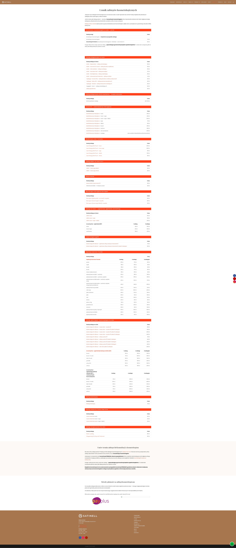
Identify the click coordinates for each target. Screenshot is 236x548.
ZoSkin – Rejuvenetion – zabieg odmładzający (96, 64)
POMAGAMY (172, 2)
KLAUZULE (136, 532)
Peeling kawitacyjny (90, 403)
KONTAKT (230, 2)
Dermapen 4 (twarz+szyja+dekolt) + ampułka (96, 203)
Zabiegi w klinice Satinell (90, 23)
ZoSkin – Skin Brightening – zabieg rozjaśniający (97, 74)
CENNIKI (136, 522)
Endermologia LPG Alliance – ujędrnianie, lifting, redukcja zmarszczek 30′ (102, 243)
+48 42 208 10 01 (83, 525)
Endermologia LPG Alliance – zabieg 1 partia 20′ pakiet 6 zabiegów (101, 339)
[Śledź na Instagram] (83, 537)
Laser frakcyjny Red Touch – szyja (93, 150)
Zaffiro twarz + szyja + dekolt (92, 220)
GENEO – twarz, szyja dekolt (92, 168)
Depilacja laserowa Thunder (93, 259)
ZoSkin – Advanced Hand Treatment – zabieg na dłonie (98, 76)
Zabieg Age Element (91, 88)
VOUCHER (136, 527)
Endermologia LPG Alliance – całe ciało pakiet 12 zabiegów (99, 346)
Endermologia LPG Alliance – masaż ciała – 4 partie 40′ (98, 327)
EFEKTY (209, 2)
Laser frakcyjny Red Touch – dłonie (94, 155)
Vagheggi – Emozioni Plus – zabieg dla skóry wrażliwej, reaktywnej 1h (101, 78)
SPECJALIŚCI (204, 2)
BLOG (225, 2)
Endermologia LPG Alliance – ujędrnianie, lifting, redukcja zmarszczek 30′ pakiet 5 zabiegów (106, 246)
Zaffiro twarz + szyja (90, 218)
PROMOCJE (220, 2)
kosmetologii (137, 458)
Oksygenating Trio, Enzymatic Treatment (95, 436)
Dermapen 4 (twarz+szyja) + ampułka (94, 200)
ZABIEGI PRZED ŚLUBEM (139, 525)
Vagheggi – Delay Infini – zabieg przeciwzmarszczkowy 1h (99, 81)
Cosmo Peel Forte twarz (91, 421)
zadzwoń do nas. (126, 451)
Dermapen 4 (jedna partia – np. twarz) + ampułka (97, 198)
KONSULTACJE (137, 520)
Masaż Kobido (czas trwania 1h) (93, 183)
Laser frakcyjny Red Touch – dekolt (94, 153)
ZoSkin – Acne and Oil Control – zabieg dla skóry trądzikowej (99, 66)
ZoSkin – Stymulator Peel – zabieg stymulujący (96, 71)
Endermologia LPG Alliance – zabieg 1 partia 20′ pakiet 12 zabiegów (101, 344)
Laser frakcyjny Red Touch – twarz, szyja (95, 148)
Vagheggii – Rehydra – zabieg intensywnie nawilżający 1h (99, 83)
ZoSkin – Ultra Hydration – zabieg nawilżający (96, 69)
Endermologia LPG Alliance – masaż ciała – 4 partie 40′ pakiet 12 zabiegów (103, 334)
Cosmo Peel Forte (90, 416)
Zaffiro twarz (89, 215)
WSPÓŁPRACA (179, 2)
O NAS (184, 2)
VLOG (135, 531)
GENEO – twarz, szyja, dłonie (92, 170)
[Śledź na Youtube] (86, 537)
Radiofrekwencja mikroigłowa (93, 113)
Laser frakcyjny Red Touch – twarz (93, 145)
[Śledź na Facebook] (80, 537)
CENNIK (213, 2)
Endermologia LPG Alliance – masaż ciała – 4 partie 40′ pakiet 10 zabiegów (103, 332)
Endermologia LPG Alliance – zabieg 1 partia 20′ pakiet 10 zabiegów (101, 341)
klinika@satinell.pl (83, 526)
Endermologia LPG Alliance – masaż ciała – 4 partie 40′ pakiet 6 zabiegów (103, 329)
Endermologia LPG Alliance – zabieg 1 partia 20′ (96, 336)
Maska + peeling (90, 433)
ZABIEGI (190, 2)
